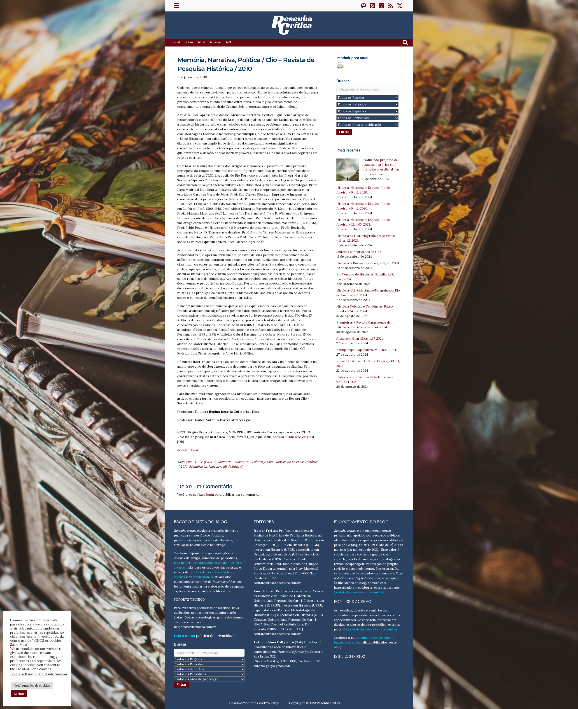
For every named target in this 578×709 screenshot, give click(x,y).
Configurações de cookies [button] (32, 686)
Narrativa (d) (217, 466)
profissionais (203, 577)
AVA (228, 42)
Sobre (188, 42)
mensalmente (184, 582)
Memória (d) (198, 466)
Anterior (215, 42)
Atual (201, 42)
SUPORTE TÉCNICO (189, 599)
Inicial (176, 42)
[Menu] (176, 5)
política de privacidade (215, 635)
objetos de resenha (204, 572)
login (210, 494)
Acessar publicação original (293, 437)
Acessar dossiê (188, 450)
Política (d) (235, 466)
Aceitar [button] (19, 694)
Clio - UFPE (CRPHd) (201, 462)
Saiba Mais (18, 644)
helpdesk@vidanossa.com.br (195, 627)
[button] (363, 5)
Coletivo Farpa (268, 703)
